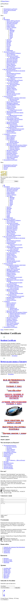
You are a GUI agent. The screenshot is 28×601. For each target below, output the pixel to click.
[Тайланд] (4, 175)
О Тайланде (7, 134)
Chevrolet (12, 31)
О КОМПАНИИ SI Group (13, 104)
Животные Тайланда (12, 143)
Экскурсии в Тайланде (9, 51)
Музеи (8, 459)
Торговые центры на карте (13, 93)
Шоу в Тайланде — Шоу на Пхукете (16, 460)
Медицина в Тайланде (12, 103)
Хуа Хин (9, 45)
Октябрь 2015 (7, 572)
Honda (11, 35)
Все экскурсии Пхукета (10, 69)
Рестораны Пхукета (12, 127)
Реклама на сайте (8, 561)
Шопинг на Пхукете (12, 123)
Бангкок (9, 43)
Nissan (11, 37)
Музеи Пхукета (10, 91)
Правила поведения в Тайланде (18, 146)
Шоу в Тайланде (11, 66)
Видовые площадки (12, 85)
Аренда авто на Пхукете (10, 10)
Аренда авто (7, 551)
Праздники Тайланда (12, 61)
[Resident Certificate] (4, 337)
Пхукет (8, 46)
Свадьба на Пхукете (12, 116)
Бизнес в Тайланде (11, 135)
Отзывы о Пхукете (11, 107)
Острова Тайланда (11, 65)
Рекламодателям (8, 559)
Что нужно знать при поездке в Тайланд (17, 145)
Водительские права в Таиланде (14, 362)
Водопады (9, 448)
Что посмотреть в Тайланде (14, 53)
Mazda (11, 33)
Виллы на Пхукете (14, 99)
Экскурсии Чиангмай (12, 58)
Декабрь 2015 (7, 571)
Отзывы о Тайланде (12, 151)
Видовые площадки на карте (14, 130)
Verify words (4, 515)
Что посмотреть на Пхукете (14, 73)
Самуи (8, 47)
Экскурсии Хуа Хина (12, 60)
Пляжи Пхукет (7, 455)
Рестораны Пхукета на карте (17, 128)
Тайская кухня (13, 141)
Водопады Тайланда (12, 62)
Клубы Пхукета (10, 131)
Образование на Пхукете (10, 452)
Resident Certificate (8, 340)
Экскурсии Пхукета (15, 57)
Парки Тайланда (11, 64)
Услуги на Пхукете (11, 95)
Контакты (6, 558)
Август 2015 (7, 573)
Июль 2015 (6, 575)
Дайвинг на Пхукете (12, 89)
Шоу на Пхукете (11, 92)
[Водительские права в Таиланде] (4, 358)
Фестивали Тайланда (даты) (14, 68)
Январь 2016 (7, 569)
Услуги (5, 13)
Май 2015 (6, 577)
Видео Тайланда (11, 137)
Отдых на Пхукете (11, 74)
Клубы (8, 457)
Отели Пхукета (13, 100)
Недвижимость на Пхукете (10, 9)
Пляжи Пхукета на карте (16, 77)
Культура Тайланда (14, 147)
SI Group (6, 11)
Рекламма (6, 461)
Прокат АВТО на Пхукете (13, 20)
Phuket (7, 1)
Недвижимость (7, 548)
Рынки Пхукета (13, 124)
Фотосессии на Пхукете (13, 122)
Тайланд (9, 39)
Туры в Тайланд (11, 24)
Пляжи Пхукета (11, 26)
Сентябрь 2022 (7, 568)
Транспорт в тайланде (12, 157)
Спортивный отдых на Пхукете (15, 80)
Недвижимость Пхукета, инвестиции (16, 97)
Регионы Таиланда (11, 154)
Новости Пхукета (11, 105)
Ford (11, 38)
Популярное (7, 19)
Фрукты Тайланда (14, 142)
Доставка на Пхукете (12, 23)
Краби (8, 49)
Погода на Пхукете (11, 111)
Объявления (10, 50)
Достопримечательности (10, 445)
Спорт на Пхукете (14, 81)
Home (2, 329)
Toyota (11, 34)
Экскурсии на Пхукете (12, 22)
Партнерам (6, 562)
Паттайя (9, 42)
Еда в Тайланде (10, 139)
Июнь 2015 (6, 576)
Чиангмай (9, 41)
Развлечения (7, 456)
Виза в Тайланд (11, 138)
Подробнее (14, 355)
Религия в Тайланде (15, 149)
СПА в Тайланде (11, 54)
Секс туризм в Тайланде (13, 118)
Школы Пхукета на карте (16, 115)
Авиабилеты (7, 552)
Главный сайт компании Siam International (14, 547)
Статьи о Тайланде (11, 27)
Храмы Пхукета (11, 87)
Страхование (7, 550)
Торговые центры (8, 467)
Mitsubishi (12, 30)
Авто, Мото (10, 28)
